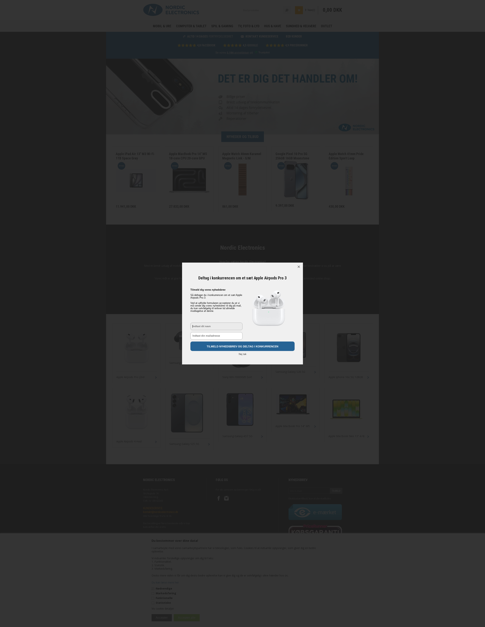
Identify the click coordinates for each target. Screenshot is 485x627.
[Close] (299, 267)
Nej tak (242, 354)
